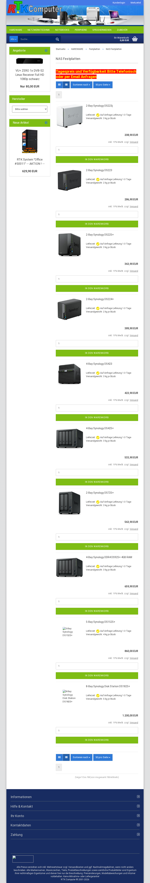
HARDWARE (16, 29)
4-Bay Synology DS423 (99, 363)
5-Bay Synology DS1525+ (100, 621)
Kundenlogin (119, 2)
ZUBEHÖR (122, 29)
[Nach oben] (139, 877)
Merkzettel (136, 2)
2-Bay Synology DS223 (99, 170)
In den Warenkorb (97, 159)
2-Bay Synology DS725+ (100, 492)
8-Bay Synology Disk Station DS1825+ (108, 686)
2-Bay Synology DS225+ (100, 234)
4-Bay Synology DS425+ (100, 428)
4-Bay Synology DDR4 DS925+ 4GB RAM (109, 557)
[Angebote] (46, 51)
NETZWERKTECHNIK (39, 29)
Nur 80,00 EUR (29, 86)
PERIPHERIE (81, 29)
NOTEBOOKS (62, 29)
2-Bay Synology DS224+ (100, 299)
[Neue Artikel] (46, 123)
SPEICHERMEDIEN (101, 29)
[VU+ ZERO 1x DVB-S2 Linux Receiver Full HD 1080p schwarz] (29, 60)
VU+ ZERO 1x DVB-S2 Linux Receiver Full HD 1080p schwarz (29, 75)
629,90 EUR (29, 171)
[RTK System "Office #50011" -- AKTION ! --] (30, 141)
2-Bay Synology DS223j (99, 105)
